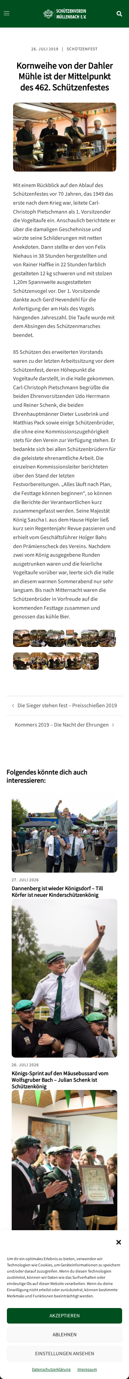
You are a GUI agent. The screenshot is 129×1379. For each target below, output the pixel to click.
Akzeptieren (65, 1316)
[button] (118, 1242)
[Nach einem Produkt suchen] (123, 14)
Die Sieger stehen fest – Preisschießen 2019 (67, 705)
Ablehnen (65, 1334)
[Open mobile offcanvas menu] (4, 13)
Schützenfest (82, 49)
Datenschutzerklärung (51, 1369)
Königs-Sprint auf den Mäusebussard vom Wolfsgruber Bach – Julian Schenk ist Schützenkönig (60, 1080)
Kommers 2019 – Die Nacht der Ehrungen (62, 725)
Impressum (87, 1369)
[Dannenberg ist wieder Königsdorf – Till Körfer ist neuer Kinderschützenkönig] (65, 832)
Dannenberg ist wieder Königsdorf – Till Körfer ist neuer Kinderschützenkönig (57, 892)
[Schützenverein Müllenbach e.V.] (64, 13)
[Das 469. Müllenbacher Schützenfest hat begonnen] (65, 1169)
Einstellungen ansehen (64, 1353)
